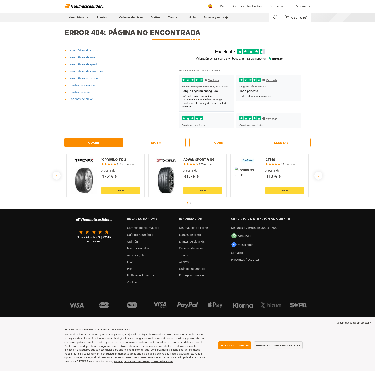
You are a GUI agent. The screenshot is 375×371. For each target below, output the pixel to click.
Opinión (132, 241)
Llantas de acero (80, 92)
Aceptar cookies (234, 345)
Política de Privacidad (141, 275)
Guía (192, 17)
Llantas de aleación (82, 85)
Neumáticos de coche (83, 50)
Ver (121, 190)
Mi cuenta (303, 6)
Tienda (173, 17)
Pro (222, 6)
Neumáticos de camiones (86, 71)
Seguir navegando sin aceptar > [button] (354, 322)
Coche (93, 142)
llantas (281, 142)
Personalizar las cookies (278, 345)
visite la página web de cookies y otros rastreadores (143, 361)
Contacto (276, 6)
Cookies (132, 282)
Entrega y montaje (215, 17)
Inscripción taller (138, 248)
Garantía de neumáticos (143, 228)
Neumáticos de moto (83, 57)
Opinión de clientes (247, 6)
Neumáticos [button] (76, 17)
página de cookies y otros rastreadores (170, 353)
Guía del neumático (140, 235)
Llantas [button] (102, 17)
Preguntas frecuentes (245, 259)
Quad (218, 142)
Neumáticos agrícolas (83, 78)
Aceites (155, 17)
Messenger (245, 244)
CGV (130, 262)
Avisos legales (136, 255)
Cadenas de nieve (131, 17)
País (129, 269)
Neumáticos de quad (83, 64)
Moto (156, 142)
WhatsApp (244, 235)
